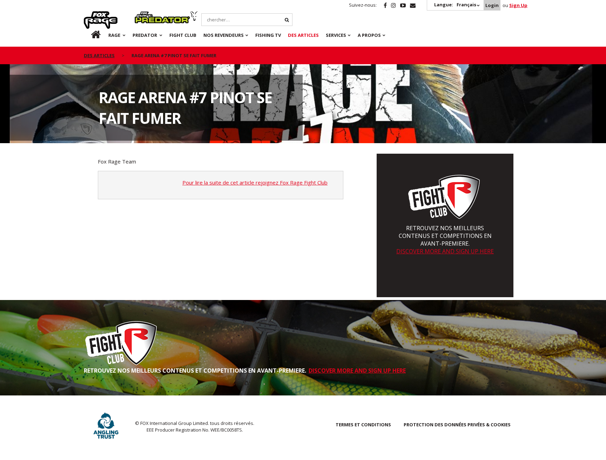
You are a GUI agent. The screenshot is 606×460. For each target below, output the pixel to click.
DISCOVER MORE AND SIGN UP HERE (445, 251)
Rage (90, 15)
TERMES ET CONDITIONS (363, 424)
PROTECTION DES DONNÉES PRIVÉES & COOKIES (457, 424)
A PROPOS (369, 35)
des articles (99, 55)
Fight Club (182, 35)
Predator (146, 15)
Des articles (303, 35)
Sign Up (518, 5)
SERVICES (336, 35)
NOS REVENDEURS (223, 35)
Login (492, 5)
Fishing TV (268, 35)
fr (89, 35)
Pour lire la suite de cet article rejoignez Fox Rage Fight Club (255, 182)
